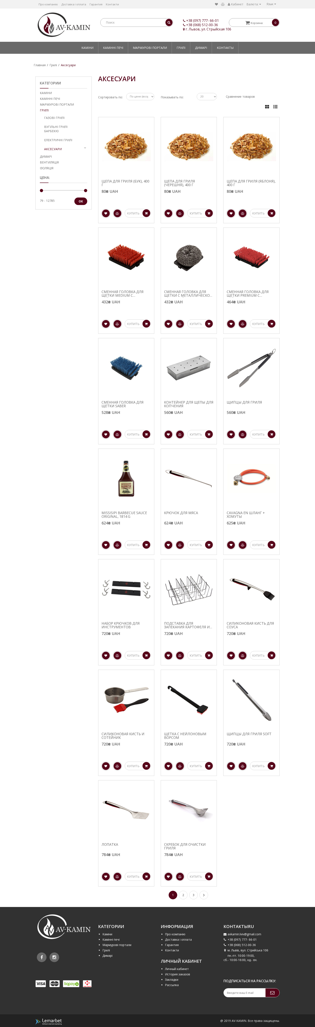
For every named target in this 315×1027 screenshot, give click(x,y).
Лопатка (110, 845)
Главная (40, 65)
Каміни (87, 48)
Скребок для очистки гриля (185, 846)
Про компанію (48, 4)
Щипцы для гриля (244, 403)
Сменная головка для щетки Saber (123, 404)
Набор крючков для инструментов (121, 625)
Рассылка (172, 985)
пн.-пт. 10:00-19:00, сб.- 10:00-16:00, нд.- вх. (240, 958)
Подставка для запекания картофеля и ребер (187, 625)
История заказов (177, 974)
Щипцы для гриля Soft (249, 734)
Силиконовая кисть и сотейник (123, 736)
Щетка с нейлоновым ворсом (185, 736)
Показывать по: (172, 97)
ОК (81, 201)
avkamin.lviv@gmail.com (244, 934)
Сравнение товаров (240, 96)
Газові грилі (54, 118)
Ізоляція (46, 168)
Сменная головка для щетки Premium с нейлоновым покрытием (248, 294)
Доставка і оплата (73, 4)
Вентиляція (49, 162)
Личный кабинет (177, 969)
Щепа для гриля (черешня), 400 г (179, 183)
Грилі (181, 48)
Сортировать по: (110, 97)
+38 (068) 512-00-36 (202, 24)
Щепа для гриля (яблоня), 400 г (251, 183)
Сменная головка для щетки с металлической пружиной (188, 294)
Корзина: (263, 22)
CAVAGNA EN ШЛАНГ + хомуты (246, 515)
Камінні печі (113, 48)
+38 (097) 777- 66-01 (202, 20)
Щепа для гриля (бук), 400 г (125, 183)
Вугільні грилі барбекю (56, 129)
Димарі (201, 48)
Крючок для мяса (181, 513)
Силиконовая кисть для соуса (250, 625)
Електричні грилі (58, 140)
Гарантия (96, 4)
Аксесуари (68, 65)
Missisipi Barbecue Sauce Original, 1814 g (124, 515)
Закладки (171, 980)
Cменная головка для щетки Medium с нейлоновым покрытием (123, 294)
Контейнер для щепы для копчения (188, 404)
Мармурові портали (150, 48)
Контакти (112, 4)
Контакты (225, 48)
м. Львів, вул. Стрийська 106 (248, 950)
